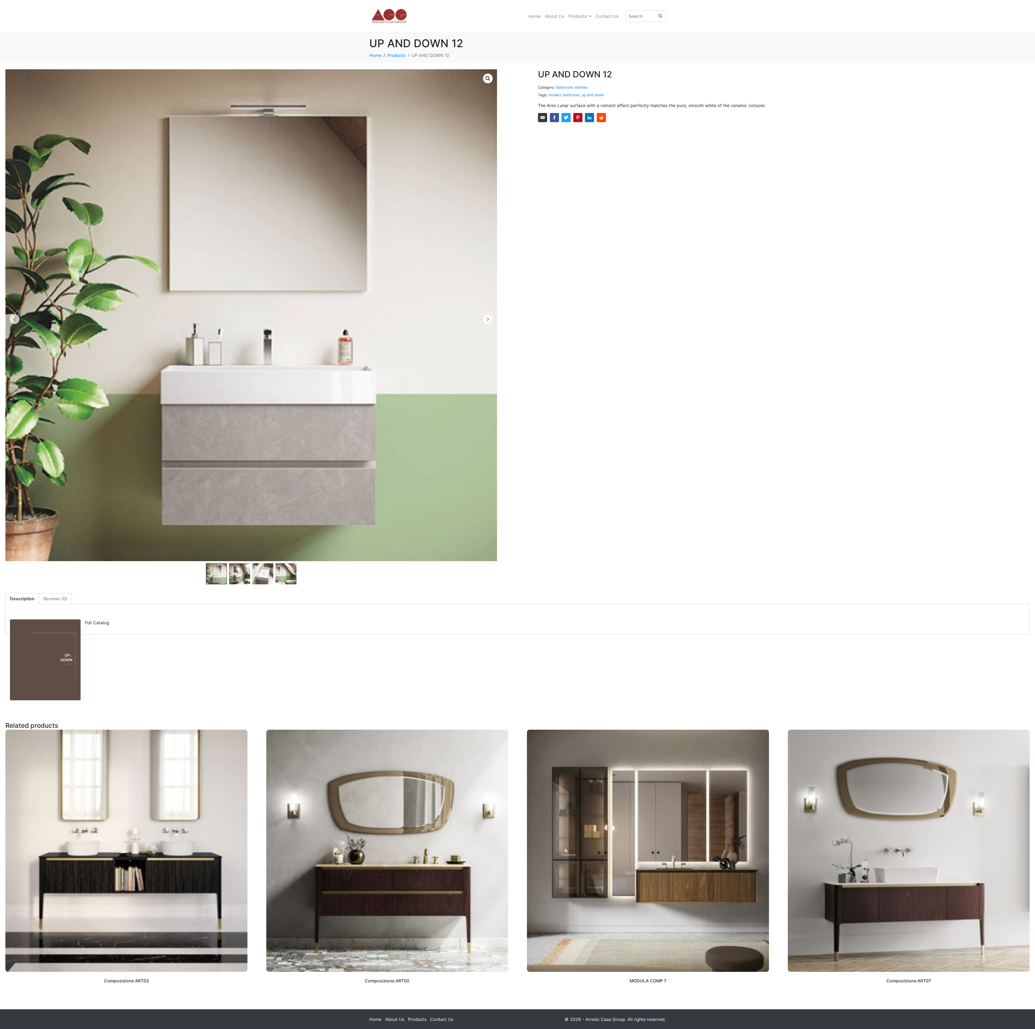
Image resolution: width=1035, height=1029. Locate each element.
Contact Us (607, 16)
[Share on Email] (542, 117)
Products (577, 16)
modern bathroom (563, 95)
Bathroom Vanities (572, 87)
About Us (554, 16)
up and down (593, 95)
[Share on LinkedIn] (589, 117)
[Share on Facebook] (554, 117)
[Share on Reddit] (601, 117)
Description (22, 598)
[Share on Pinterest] (577, 117)
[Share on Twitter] (566, 117)
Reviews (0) (55, 598)
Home (535, 16)
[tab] (22, 598)
